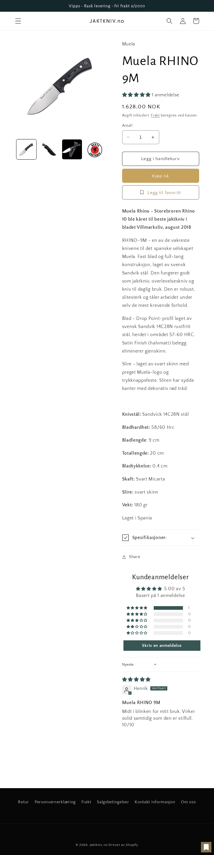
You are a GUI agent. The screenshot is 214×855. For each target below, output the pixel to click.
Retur (23, 802)
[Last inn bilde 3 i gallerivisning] (72, 149)
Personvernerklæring (55, 802)
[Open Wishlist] (206, 847)
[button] (18, 21)
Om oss (188, 802)
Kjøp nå (160, 175)
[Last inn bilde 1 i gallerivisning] (26, 149)
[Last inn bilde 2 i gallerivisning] (49, 149)
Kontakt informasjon (155, 802)
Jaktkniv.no (99, 845)
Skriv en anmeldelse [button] (161, 645)
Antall (127, 125)
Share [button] (134, 556)
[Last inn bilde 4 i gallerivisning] (95, 149)
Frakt (155, 115)
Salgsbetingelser (113, 802)
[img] (136, 679)
